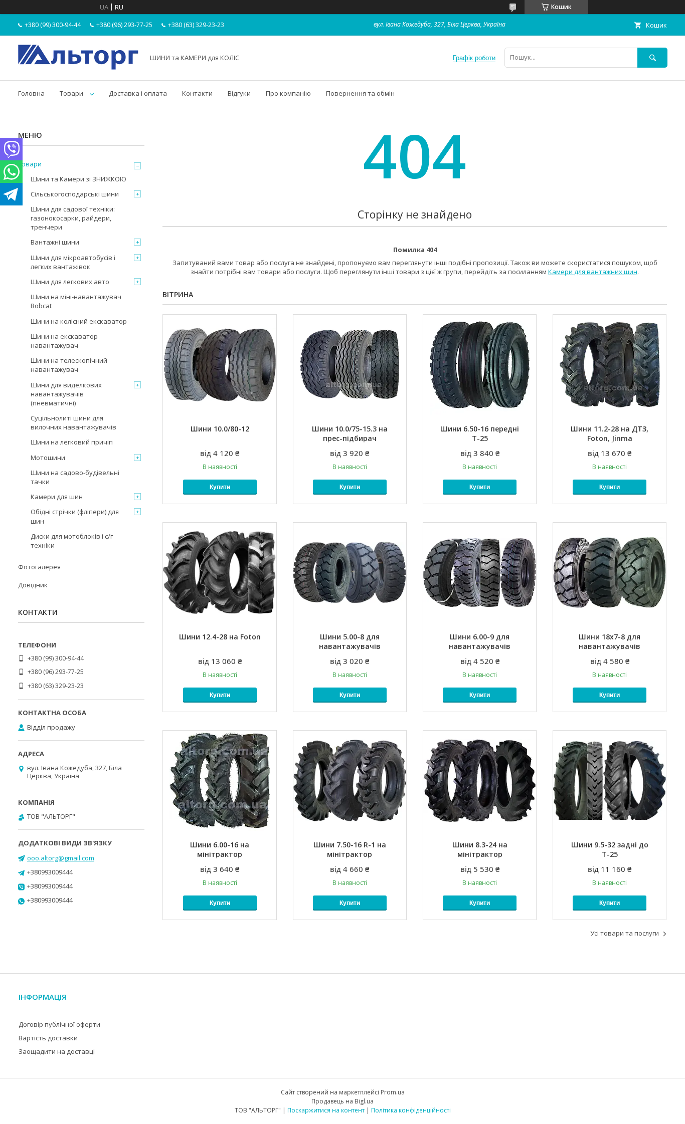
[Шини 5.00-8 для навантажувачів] (349, 573)
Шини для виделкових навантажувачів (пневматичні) (66, 393)
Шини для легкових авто (70, 281)
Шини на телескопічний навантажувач (69, 365)
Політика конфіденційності (411, 1110)
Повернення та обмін (360, 93)
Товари (71, 93)
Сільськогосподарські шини (75, 193)
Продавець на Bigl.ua (342, 1101)
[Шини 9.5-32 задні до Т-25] (609, 781)
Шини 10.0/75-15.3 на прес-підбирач (350, 433)
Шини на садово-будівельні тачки (75, 477)
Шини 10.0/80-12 (220, 428)
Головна (31, 93)
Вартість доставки (48, 1037)
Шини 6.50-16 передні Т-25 (479, 433)
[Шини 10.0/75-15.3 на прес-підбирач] (349, 365)
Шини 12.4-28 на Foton (220, 636)
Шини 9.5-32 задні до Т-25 (609, 849)
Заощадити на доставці (57, 1051)
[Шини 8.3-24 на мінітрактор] (479, 781)
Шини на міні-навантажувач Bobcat (76, 301)
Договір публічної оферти (59, 1024)
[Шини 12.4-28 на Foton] (219, 573)
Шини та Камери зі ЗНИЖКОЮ (78, 178)
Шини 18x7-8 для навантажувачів (609, 641)
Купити (220, 487)
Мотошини (48, 457)
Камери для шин (57, 496)
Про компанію (288, 93)
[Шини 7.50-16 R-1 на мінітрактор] (349, 781)
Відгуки (239, 93)
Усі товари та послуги (624, 933)
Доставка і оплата (138, 93)
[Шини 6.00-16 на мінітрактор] (219, 781)
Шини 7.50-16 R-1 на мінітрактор (349, 849)
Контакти (197, 93)
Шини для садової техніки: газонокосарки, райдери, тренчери (73, 218)
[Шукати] (652, 57)
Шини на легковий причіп (72, 441)
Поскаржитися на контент (326, 1110)
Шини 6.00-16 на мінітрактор (219, 849)
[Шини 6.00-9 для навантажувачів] (479, 573)
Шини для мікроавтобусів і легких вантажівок (73, 262)
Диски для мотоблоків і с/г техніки (72, 541)
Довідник (33, 584)
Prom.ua (393, 1092)
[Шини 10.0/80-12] (219, 365)
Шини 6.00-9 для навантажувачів (479, 641)
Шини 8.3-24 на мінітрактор (479, 849)
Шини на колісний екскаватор (79, 321)
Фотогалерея (39, 566)
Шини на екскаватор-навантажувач (65, 341)
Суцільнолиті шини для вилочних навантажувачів (73, 422)
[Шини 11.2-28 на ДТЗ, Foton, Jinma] (609, 365)
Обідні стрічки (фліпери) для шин (75, 516)
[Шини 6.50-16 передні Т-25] (479, 365)
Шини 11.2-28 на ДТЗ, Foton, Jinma (609, 433)
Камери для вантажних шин (592, 271)
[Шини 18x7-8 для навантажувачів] (609, 573)
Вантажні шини (55, 242)
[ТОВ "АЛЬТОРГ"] (78, 67)
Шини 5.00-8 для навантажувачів (350, 641)
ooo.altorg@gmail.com (60, 858)
